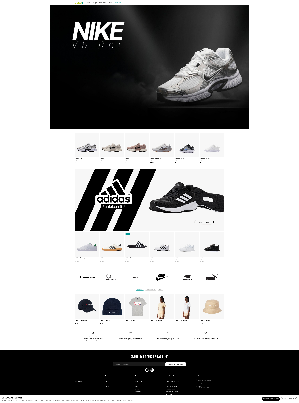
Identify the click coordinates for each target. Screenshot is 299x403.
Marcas (107, 386)
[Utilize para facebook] (147, 370)
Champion (139, 289)
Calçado (107, 381)
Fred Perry (138, 384)
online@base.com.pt (203, 383)
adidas (137, 379)
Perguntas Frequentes (171, 379)
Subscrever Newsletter (175, 364)
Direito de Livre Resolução (172, 391)
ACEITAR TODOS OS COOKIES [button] (271, 399)
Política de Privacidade (171, 386)
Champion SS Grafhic (156, 320)
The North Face (151, 289)
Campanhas (169, 394)
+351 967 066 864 (202, 379)
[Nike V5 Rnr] (87, 145)
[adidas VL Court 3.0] (112, 244)
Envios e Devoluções (171, 389)
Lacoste (137, 389)
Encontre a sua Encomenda (173, 381)
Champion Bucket (205, 320)
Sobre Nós (77, 379)
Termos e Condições (171, 384)
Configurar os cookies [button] (128, 400)
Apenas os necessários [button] (289, 399)
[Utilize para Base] (79, 2)
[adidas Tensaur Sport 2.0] (212, 244)
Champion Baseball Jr (81, 320)
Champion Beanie (105, 320)
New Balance (138, 381)
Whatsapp (200, 386)
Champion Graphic (130, 320)
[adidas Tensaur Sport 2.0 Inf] (162, 244)
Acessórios (108, 384)
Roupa (106, 379)
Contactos (77, 384)
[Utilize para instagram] (152, 370)
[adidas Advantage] (87, 244)
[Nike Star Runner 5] (187, 145)
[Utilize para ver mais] (149, 67)
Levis (160, 289)
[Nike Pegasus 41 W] (162, 145)
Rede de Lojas (78, 381)
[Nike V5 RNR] (112, 145)
